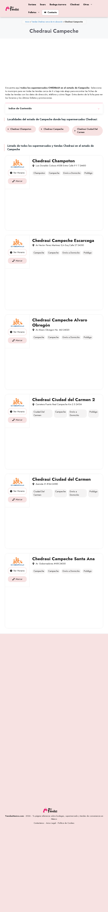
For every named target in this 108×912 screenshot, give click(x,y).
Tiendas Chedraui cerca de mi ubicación (47, 21)
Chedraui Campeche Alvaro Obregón (59, 322)
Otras (86, 4)
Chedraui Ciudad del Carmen (61, 479)
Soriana (32, 4)
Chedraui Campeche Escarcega (63, 240)
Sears (43, 4)
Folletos (32, 12)
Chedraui (74, 4)
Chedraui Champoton (20, 129)
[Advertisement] (54, 63)
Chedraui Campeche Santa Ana (63, 559)
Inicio (27, 21)
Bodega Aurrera (58, 4)
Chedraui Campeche (53, 129)
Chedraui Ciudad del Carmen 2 (63, 400)
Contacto (52, 12)
